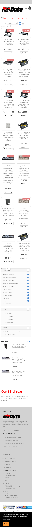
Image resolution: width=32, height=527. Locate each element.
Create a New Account (10, 461)
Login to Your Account (10, 458)
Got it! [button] (6, 523)
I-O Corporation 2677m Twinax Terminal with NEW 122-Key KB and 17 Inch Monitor (8, 104)
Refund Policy (7, 467)
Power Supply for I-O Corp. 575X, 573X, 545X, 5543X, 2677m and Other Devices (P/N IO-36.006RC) (24, 246)
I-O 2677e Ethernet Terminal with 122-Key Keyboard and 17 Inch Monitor (8, 42)
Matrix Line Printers (9, 452)
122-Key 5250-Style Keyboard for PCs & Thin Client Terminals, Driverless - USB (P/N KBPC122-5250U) (19, 360)
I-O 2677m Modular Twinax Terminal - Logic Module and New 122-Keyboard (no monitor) (23, 104)
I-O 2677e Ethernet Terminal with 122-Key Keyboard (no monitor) (23, 42)
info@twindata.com (10, 493)
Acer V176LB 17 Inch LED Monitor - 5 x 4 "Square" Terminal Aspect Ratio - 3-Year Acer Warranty (8, 212)
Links (27, 2)
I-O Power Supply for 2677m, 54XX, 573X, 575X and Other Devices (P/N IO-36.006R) (24, 135)
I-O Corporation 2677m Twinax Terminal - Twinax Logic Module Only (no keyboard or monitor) (8, 136)
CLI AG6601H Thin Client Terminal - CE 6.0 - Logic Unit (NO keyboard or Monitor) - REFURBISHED (19, 347)
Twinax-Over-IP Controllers (11, 440)
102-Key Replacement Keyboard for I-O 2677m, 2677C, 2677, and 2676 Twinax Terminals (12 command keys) (24, 170)
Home (3, 17)
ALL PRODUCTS (7, 304)
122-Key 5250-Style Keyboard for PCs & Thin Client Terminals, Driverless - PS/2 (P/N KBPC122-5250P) (19, 373)
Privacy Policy (7, 464)
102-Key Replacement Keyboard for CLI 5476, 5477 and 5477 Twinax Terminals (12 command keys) (24, 214)
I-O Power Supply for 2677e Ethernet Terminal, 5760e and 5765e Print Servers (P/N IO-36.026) (24, 72)
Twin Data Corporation (11, 430)
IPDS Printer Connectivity (10, 446)
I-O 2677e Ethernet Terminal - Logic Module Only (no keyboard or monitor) (8, 72)
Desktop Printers (8, 449)
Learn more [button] (6, 519)
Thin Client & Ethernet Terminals (12, 437)
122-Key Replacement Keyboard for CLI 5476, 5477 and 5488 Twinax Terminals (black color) (8, 248)
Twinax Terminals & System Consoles (14, 443)
